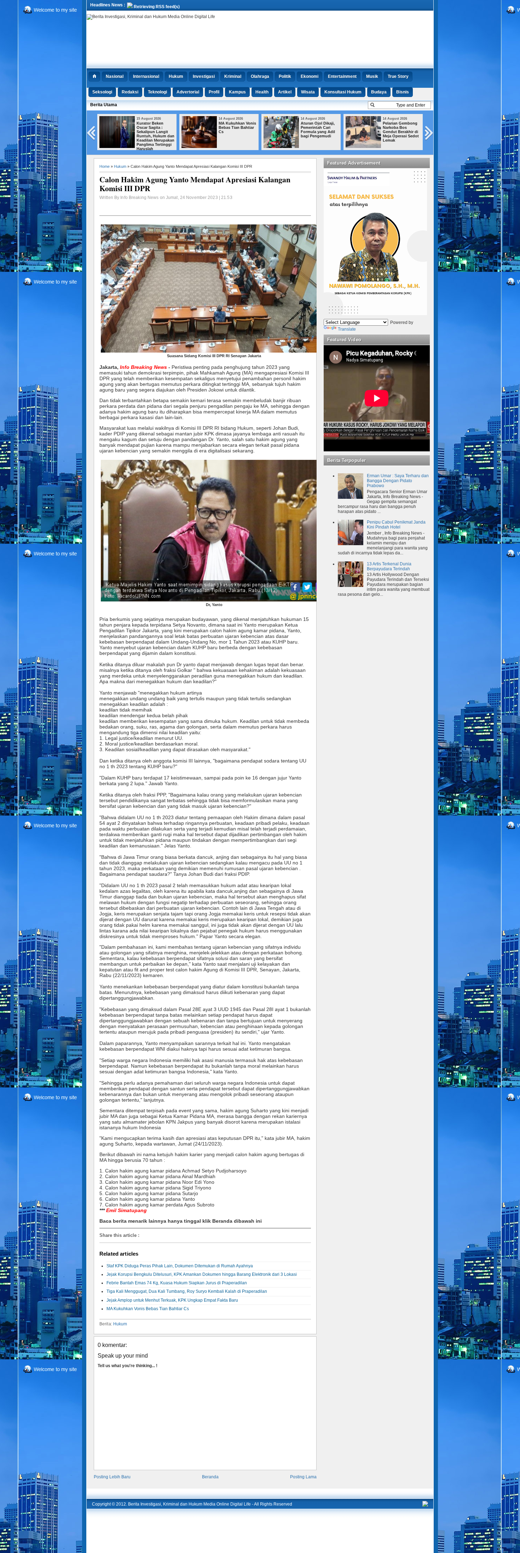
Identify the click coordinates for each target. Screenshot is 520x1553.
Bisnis (402, 92)
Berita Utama (103, 104)
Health (261, 92)
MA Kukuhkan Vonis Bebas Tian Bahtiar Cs (237, 127)
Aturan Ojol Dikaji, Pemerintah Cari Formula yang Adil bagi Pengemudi (318, 129)
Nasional (114, 76)
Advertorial (188, 92)
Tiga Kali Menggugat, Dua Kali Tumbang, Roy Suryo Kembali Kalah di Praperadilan (186, 1291)
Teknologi (157, 92)
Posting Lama (303, 1476)
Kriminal (232, 76)
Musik (372, 76)
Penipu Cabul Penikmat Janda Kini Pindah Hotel (396, 525)
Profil (214, 92)
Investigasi (204, 76)
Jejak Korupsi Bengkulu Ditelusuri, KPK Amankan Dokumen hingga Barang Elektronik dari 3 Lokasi (201, 1274)
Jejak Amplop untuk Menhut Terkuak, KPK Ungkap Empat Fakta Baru (172, 1300)
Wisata (308, 92)
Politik (285, 76)
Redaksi (130, 92)
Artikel (284, 92)
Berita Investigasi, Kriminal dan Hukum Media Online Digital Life (189, 1504)
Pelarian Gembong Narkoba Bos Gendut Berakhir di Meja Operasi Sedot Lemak (401, 131)
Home (104, 166)
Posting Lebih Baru (112, 1476)
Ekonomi (309, 76)
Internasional (146, 76)
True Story (398, 76)
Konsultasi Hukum (343, 92)
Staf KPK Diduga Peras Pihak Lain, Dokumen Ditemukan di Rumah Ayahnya (179, 1265)
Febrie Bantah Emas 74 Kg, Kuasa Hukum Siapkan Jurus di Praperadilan (176, 1282)
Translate (347, 329)
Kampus (237, 92)
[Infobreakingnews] (425, 1505)
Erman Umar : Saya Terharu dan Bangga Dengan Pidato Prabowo (398, 480)
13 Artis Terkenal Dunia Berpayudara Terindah (389, 566)
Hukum (176, 76)
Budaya (379, 92)
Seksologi (102, 92)
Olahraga (260, 76)
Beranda (210, 1476)
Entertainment (342, 76)
